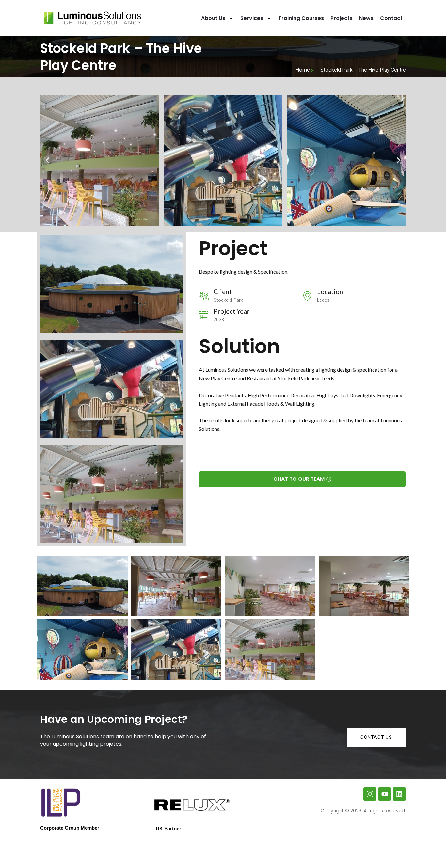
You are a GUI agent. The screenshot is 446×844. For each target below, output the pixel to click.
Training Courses (301, 18)
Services (251, 18)
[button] (47, 160)
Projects (341, 18)
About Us (213, 18)
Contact (391, 18)
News (366, 18)
